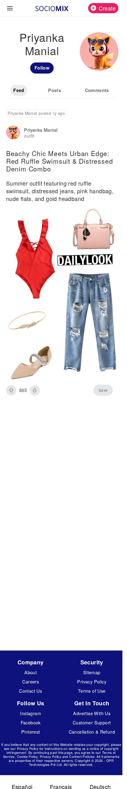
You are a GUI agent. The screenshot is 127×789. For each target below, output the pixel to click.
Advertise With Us (91, 713)
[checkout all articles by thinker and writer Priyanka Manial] (13, 133)
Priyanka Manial (40, 129)
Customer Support (92, 722)
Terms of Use (92, 690)
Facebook (31, 722)
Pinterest (30, 731)
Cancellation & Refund (92, 731)
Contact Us (30, 690)
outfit (29, 135)
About (30, 672)
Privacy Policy (91, 681)
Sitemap (91, 672)
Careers (30, 681)
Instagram (30, 713)
